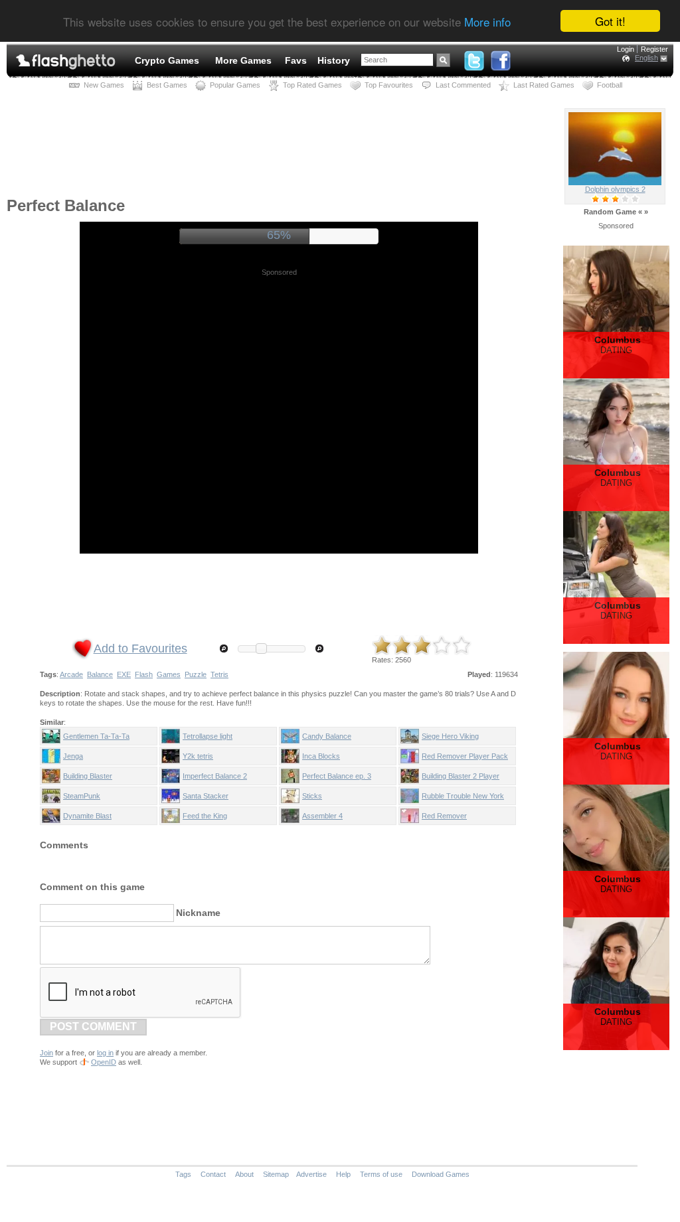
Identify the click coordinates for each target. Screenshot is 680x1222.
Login (625, 49)
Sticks (312, 796)
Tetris (219, 674)
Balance (100, 674)
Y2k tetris (198, 756)
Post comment (93, 1026)
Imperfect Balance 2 (215, 776)
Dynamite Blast (87, 816)
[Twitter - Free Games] (474, 57)
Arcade (71, 674)
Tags (183, 1174)
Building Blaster (87, 776)
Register (654, 49)
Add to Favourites (140, 648)
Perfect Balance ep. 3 (336, 776)
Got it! (610, 21)
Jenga (73, 756)
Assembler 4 (322, 816)
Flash (144, 674)
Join (46, 1053)
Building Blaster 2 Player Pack (460, 778)
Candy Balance (326, 736)
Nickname (198, 912)
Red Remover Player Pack (465, 756)
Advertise (311, 1174)
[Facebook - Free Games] (500, 57)
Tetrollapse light (207, 736)
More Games (243, 60)
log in (105, 1053)
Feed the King (205, 816)
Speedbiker (615, 189)
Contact (213, 1174)
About (244, 1174)
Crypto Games (167, 60)
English (646, 58)
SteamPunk (81, 796)
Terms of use (381, 1174)
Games (169, 674)
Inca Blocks (321, 756)
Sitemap (276, 1174)
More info (487, 21)
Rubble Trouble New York (463, 796)
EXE (124, 674)
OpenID (103, 1062)
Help (343, 1174)
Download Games (440, 1174)
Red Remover (444, 816)
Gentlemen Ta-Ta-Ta (96, 736)
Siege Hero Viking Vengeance (450, 738)
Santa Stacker (205, 796)
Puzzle (196, 674)
